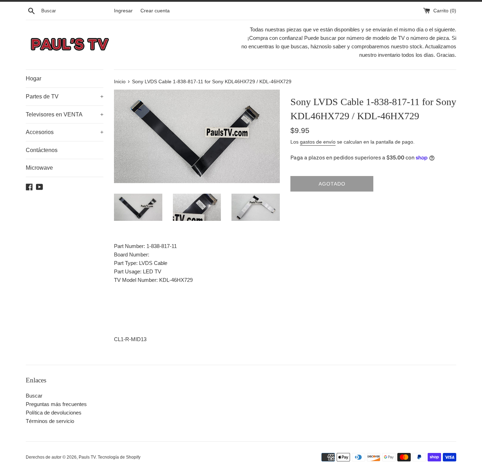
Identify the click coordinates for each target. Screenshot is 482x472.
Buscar (34, 396)
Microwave (39, 168)
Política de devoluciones (54, 413)
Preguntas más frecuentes (56, 404)
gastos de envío (318, 142)
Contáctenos (42, 150)
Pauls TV (87, 457)
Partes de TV (64, 96)
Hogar (33, 78)
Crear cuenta (155, 10)
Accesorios (64, 132)
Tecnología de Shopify (119, 457)
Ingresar (123, 10)
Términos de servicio (50, 421)
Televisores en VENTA (64, 114)
